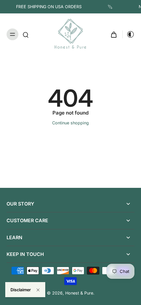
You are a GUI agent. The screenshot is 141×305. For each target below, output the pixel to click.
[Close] (38, 290)
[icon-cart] (114, 34)
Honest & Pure (79, 293)
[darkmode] (128, 34)
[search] (25, 34)
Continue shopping (70, 122)
